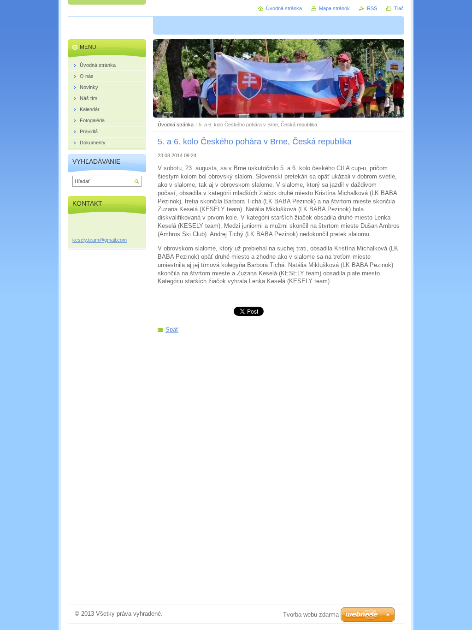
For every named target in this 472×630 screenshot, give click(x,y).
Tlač (399, 8)
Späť (171, 329)
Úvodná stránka (176, 124)
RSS (372, 8)
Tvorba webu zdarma (311, 614)
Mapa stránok (334, 8)
